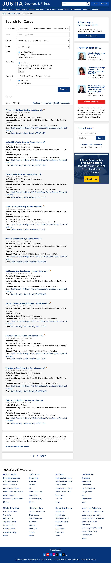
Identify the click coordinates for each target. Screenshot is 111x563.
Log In (95, 3)
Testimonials (87, 535)
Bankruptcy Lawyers (11, 478)
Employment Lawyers (12, 488)
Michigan (26, 128)
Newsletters (76, 9)
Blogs (84, 495)
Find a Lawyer (8, 9)
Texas (31, 532)
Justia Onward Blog (89, 531)
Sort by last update (62, 103)
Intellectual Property (64, 488)
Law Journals (87, 492)
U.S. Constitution (10, 511)
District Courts (9, 529)
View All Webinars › (91, 101)
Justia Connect (21, 559)
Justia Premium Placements (93, 518)
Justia (58, 550)
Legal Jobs (60, 511)
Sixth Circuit (16, 128)
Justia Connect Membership (93, 511)
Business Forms (62, 518)
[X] (63, 554)
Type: (8, 46)
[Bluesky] (60, 554)
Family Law (33, 495)
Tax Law (59, 498)
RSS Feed (36, 103)
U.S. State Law (36, 508)
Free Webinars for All (90, 47)
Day (30, 65)
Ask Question (91, 36)
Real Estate (60, 495)
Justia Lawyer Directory (91, 515)
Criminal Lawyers (10, 485)
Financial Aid (87, 485)
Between (25, 65)
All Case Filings (27, 52)
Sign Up (104, 3)
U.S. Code (7, 515)
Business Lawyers (10, 481)
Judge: (8, 34)
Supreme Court (9, 522)
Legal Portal (33, 559)
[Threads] (57, 554)
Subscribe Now (91, 179)
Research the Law (36, 9)
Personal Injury (35, 498)
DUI (31, 488)
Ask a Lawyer (21, 9)
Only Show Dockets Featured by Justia (35, 76)
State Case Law (35, 518)
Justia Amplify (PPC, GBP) (92, 528)
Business (60, 474)
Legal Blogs (60, 515)
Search (63, 89)
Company (43, 559)
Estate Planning (35, 492)
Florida (32, 525)
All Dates (25, 63)
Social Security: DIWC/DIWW (35, 262)
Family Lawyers (9, 495)
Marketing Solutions (91, 9)
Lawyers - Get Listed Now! (92, 144)
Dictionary (86, 478)
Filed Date (25, 80)
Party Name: (11, 28)
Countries (60, 532)
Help (50, 559)
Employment (61, 485)
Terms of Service (60, 559)
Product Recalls (62, 522)
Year (50, 65)
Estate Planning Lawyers (13, 492)
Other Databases (64, 508)
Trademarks (60, 529)
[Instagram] (54, 554)
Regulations (8, 518)
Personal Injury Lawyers (13, 498)
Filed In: (9, 40)
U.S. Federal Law (11, 508)
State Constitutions (37, 511)
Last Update (26, 83)
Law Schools (51, 9)
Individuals (34, 474)
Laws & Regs (63, 9)
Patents (59, 525)
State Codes (34, 515)
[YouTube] (47, 554)
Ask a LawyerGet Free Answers (88, 23)
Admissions (86, 481)
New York (33, 529)
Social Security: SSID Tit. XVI (35, 133)
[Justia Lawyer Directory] (66, 554)
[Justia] (12, 4)
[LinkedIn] (44, 554)
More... (6, 502)
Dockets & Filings (10, 532)
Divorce (32, 485)
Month (40, 65)
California (33, 522)
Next (43, 456)
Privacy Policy (73, 559)
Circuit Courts (8, 525)
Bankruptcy (34, 478)
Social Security (16, 133)
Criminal (32, 481)
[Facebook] (51, 554)
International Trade (64, 492)
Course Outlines (88, 488)
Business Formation (64, 478)
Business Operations (64, 481)
